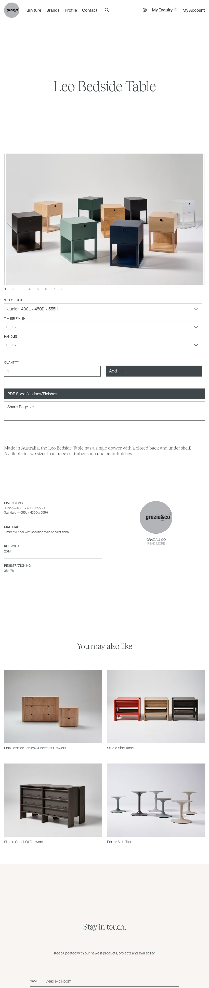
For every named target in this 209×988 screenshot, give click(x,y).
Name (34, 981)
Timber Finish (14, 318)
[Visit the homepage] (11, 10)
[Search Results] (106, 10)
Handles (11, 336)
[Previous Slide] (10, 223)
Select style (14, 300)
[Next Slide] (199, 223)
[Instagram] (145, 10)
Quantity (11, 362)
